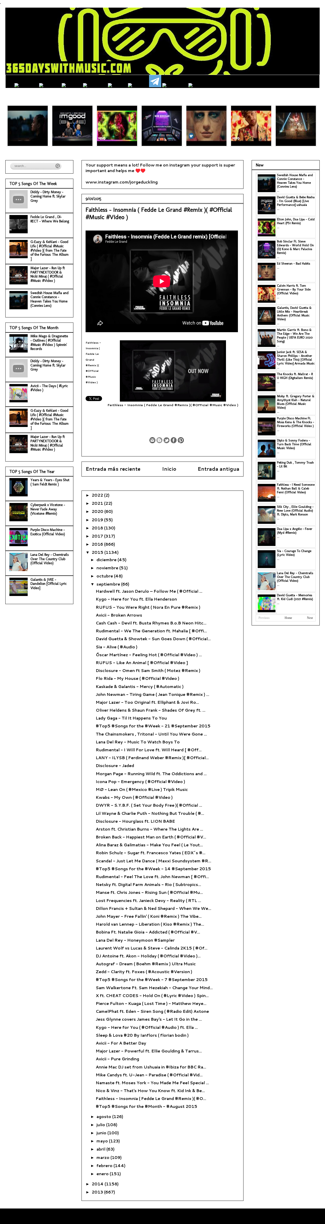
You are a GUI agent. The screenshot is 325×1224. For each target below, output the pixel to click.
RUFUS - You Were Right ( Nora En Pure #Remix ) (148, 607)
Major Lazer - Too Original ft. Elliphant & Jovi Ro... (147, 702)
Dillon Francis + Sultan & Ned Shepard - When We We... (153, 908)
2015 (98, 552)
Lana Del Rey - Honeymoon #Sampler (135, 940)
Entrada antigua (218, 468)
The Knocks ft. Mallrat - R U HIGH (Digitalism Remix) (295, 376)
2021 (98, 503)
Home (288, 618)
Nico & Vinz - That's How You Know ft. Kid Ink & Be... (150, 1090)
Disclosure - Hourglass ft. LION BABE (135, 821)
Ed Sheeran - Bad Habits (293, 263)
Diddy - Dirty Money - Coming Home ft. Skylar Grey (48, 196)
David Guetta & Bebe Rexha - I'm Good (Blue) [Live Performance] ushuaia (296, 201)
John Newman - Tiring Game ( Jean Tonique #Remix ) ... (152, 694)
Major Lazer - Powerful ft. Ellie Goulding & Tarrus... (149, 1051)
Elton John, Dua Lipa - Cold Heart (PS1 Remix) (296, 221)
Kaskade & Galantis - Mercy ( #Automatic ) (140, 686)
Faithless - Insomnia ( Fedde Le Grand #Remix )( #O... (151, 1098)
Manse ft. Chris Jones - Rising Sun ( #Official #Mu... (149, 892)
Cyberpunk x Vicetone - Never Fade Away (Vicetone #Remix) (47, 509)
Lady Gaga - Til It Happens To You (131, 718)
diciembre (107, 559)
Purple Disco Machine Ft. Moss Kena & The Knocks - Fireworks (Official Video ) (295, 422)
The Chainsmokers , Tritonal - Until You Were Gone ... (151, 734)
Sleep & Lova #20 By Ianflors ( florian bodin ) (142, 1035)
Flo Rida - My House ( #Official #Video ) (137, 678)
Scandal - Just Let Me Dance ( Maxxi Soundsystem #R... (153, 861)
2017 (98, 536)
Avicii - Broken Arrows (119, 615)
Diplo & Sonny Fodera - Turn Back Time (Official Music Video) (294, 444)
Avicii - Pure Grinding (117, 1059)
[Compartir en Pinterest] (181, 440)
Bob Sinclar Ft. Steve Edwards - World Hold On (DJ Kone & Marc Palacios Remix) (295, 247)
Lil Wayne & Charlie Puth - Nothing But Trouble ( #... (150, 813)
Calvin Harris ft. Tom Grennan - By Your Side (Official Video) (294, 289)
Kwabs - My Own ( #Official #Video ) (134, 797)
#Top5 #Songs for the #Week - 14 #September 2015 (153, 868)
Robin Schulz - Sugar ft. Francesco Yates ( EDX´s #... (150, 852)
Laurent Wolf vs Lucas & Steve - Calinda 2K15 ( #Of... (151, 948)
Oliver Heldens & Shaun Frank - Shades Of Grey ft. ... (150, 710)
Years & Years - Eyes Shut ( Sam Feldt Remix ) (49, 482)
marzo (103, 1157)
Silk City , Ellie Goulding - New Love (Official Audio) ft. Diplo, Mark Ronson (295, 510)
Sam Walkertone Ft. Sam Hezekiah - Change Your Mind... (154, 987)
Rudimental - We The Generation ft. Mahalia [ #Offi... (151, 631)
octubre (105, 576)
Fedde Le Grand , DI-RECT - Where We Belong (49, 219)
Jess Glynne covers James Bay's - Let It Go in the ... (149, 1019)
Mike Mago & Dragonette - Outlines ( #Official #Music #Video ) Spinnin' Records (49, 342)
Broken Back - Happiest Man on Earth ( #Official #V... (151, 837)
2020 (98, 511)
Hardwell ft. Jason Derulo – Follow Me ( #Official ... (149, 591)
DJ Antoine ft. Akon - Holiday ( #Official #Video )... (148, 956)
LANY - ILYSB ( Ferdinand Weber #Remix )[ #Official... (152, 757)
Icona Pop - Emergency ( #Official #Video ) (140, 781)
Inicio (169, 468)
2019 (98, 520)
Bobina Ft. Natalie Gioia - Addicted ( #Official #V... (148, 932)
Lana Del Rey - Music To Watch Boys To (138, 742)
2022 (98, 495)
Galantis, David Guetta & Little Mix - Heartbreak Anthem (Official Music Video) (294, 313)
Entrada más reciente (113, 468)
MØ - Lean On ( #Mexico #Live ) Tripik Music (142, 789)
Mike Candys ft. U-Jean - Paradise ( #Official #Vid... (149, 1075)
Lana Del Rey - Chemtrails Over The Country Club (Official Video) (49, 559)
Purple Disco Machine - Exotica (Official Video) (47, 532)
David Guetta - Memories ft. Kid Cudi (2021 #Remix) (295, 597)
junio (101, 1133)
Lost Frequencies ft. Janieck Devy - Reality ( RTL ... (148, 900)
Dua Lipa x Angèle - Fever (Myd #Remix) (294, 530)
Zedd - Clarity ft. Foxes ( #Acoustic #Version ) (144, 971)
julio (101, 1124)
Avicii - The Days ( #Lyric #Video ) (49, 388)
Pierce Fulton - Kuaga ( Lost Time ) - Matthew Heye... (151, 1003)
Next (310, 618)
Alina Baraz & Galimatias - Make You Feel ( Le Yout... (149, 845)
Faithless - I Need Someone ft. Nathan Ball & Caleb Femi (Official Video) (296, 488)
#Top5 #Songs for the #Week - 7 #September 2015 (152, 979)
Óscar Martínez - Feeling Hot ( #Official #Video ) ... (149, 654)
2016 (98, 544)
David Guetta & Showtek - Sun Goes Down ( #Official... (153, 638)
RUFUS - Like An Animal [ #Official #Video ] (142, 662)
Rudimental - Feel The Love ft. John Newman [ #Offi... (152, 876)
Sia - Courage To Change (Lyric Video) (294, 553)
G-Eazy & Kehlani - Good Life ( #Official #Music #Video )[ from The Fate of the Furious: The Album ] (49, 250)
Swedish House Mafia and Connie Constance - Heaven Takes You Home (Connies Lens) (49, 299)
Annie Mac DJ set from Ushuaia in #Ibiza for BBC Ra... (151, 1067)
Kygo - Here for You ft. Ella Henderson (136, 599)
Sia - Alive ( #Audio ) (116, 647)
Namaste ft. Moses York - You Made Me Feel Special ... (152, 1082)
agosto (104, 1116)
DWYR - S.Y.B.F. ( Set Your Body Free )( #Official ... (149, 805)
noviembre (107, 568)
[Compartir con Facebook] (174, 440)
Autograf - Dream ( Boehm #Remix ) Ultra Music (146, 964)
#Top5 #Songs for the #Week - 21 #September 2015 (153, 726)
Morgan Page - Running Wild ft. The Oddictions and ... (151, 773)
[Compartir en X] (167, 440)
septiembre (108, 584)
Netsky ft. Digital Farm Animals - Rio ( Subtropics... (148, 884)
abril (101, 1149)
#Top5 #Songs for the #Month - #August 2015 (146, 1106)
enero (103, 1173)
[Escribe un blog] (159, 440)
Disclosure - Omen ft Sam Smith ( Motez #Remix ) (148, 670)
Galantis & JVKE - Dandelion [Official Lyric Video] (48, 583)
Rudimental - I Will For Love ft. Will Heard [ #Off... (149, 750)
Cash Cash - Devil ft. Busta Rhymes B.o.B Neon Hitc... (151, 623)
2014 (98, 1184)
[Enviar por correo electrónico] (152, 440)
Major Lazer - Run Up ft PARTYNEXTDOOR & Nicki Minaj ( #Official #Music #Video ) (47, 274)
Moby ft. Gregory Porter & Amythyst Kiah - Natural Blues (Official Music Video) (295, 401)
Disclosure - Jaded (115, 765)
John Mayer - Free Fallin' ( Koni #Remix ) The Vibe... (149, 916)
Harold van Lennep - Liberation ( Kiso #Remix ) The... (150, 924)
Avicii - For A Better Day (121, 1043)
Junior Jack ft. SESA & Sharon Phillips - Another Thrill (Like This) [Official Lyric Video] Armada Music (296, 357)
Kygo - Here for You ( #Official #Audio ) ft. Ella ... (147, 1027)
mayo (102, 1141)
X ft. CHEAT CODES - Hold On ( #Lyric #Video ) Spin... (152, 995)
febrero (104, 1165)
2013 (98, 1192)
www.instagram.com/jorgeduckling (122, 182)
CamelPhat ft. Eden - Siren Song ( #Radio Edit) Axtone (152, 1011)
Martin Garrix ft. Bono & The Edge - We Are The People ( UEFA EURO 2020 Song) (295, 335)
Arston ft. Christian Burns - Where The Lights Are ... (149, 829)
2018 (98, 528)
